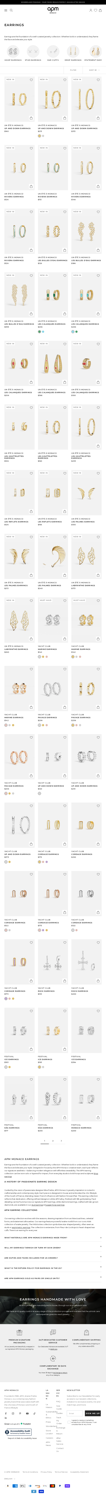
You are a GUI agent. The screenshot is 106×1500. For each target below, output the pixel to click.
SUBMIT (79, 762)
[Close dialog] (102, 723)
